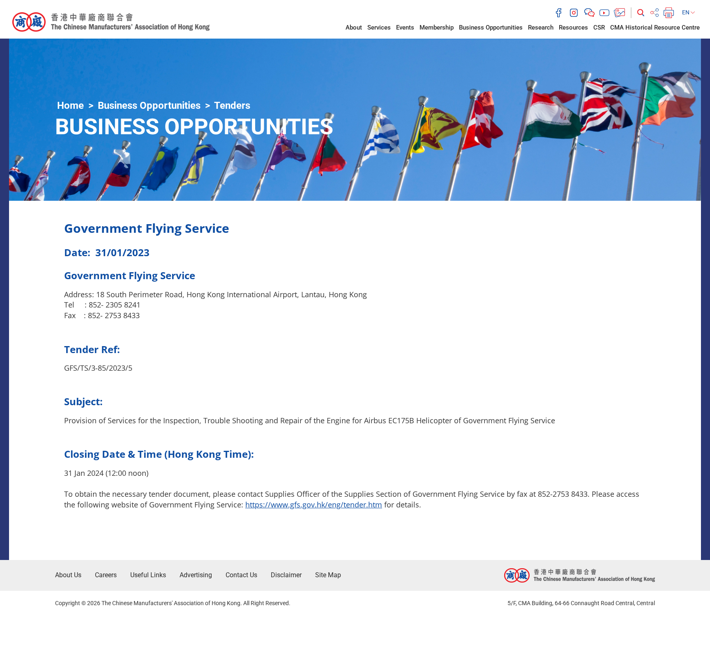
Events (405, 27)
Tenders (232, 105)
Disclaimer (286, 575)
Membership (437, 27)
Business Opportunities (491, 27)
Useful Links (148, 575)
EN (686, 12)
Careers (106, 575)
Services (379, 27)
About (354, 27)
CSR (599, 27)
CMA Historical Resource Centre (655, 27)
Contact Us (241, 575)
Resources (573, 27)
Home (70, 105)
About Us (68, 575)
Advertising (196, 575)
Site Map (328, 575)
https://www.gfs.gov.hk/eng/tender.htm (313, 504)
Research (540, 27)
